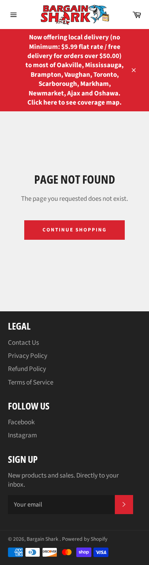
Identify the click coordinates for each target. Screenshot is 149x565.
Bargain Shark (43, 539)
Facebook (21, 422)
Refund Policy (27, 369)
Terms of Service (30, 382)
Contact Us (23, 343)
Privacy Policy (27, 356)
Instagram (22, 435)
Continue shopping (74, 229)
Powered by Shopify (84, 539)
